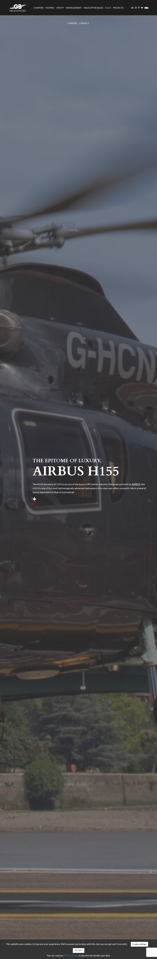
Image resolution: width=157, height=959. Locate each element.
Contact (84, 23)
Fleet (108, 7)
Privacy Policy (71, 955)
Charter (39, 7)
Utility (60, 7)
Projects (118, 7)
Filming (50, 7)
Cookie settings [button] (139, 944)
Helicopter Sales (93, 7)
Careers (72, 23)
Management (74, 7)
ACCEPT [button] (78, 950)
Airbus (136, 484)
